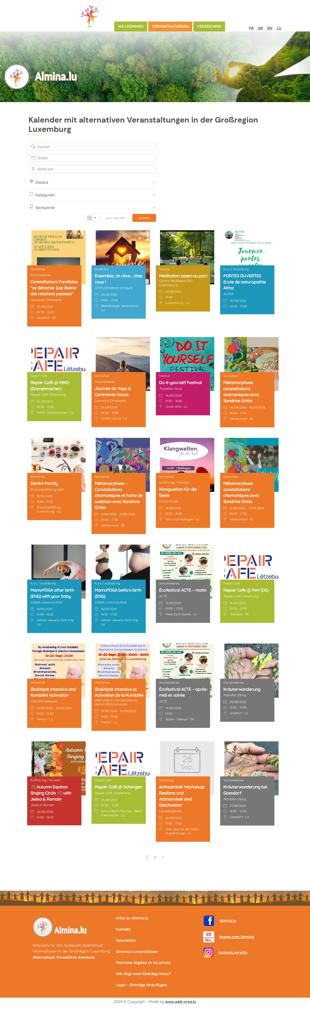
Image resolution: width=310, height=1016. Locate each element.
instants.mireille (233, 952)
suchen (144, 218)
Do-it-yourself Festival (180, 382)
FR (251, 28)
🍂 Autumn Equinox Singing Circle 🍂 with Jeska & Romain (50, 792)
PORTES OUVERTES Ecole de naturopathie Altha (244, 281)
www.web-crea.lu (180, 1001)
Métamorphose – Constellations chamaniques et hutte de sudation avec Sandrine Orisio (119, 495)
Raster (91, 218)
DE (260, 28)
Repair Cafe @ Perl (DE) (245, 590)
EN (269, 28)
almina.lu (228, 920)
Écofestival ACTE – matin (182, 590)
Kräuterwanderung (241, 689)
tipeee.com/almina (236, 936)
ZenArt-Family (44, 483)
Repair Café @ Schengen (118, 786)
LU (279, 28)
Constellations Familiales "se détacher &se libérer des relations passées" (54, 287)
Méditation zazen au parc (183, 275)
